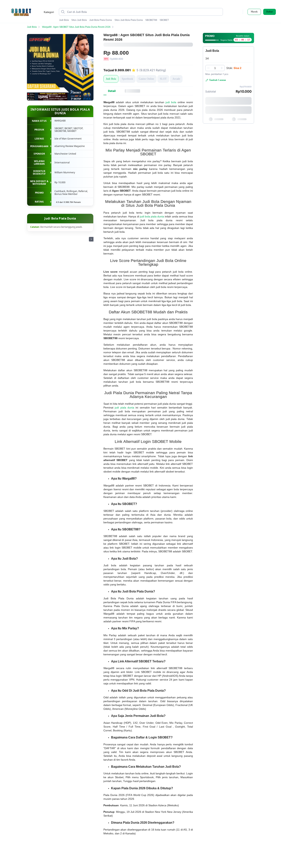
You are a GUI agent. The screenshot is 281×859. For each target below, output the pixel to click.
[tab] (111, 91)
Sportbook (127, 78)
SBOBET (164, 20)
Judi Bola (64, 20)
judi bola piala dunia (152, 216)
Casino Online (146, 78)
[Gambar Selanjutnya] (91, 239)
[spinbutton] (215, 68)
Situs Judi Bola (79, 20)
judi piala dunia (124, 407)
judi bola (171, 102)
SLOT (163, 78)
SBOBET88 (151, 20)
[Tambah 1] (221, 68)
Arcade (176, 78)
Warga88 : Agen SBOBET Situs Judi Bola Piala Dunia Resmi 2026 (76, 27)
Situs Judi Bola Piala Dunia (129, 20)
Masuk (254, 11)
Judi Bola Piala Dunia (100, 20)
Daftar (269, 12)
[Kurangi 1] (208, 68)
